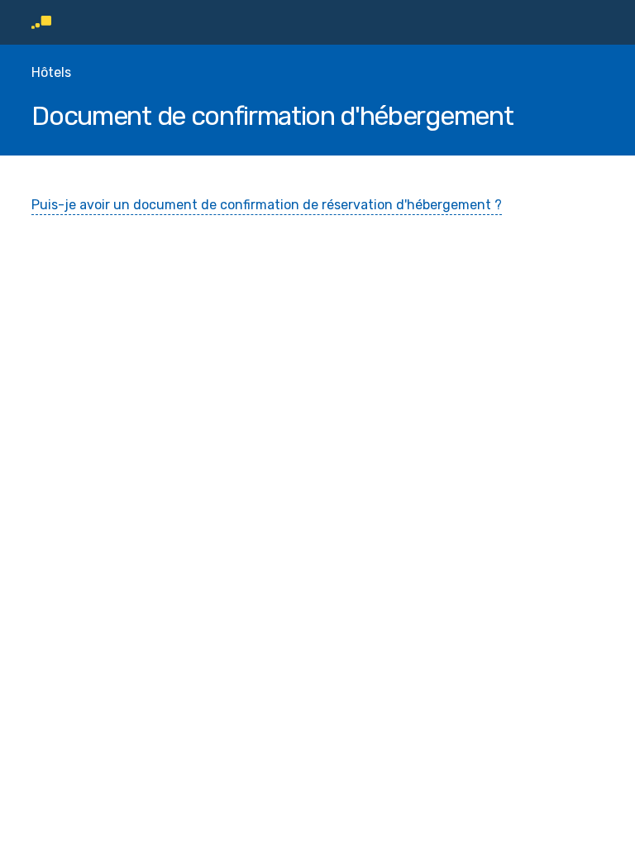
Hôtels (51, 72)
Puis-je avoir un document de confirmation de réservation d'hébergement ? (266, 205)
